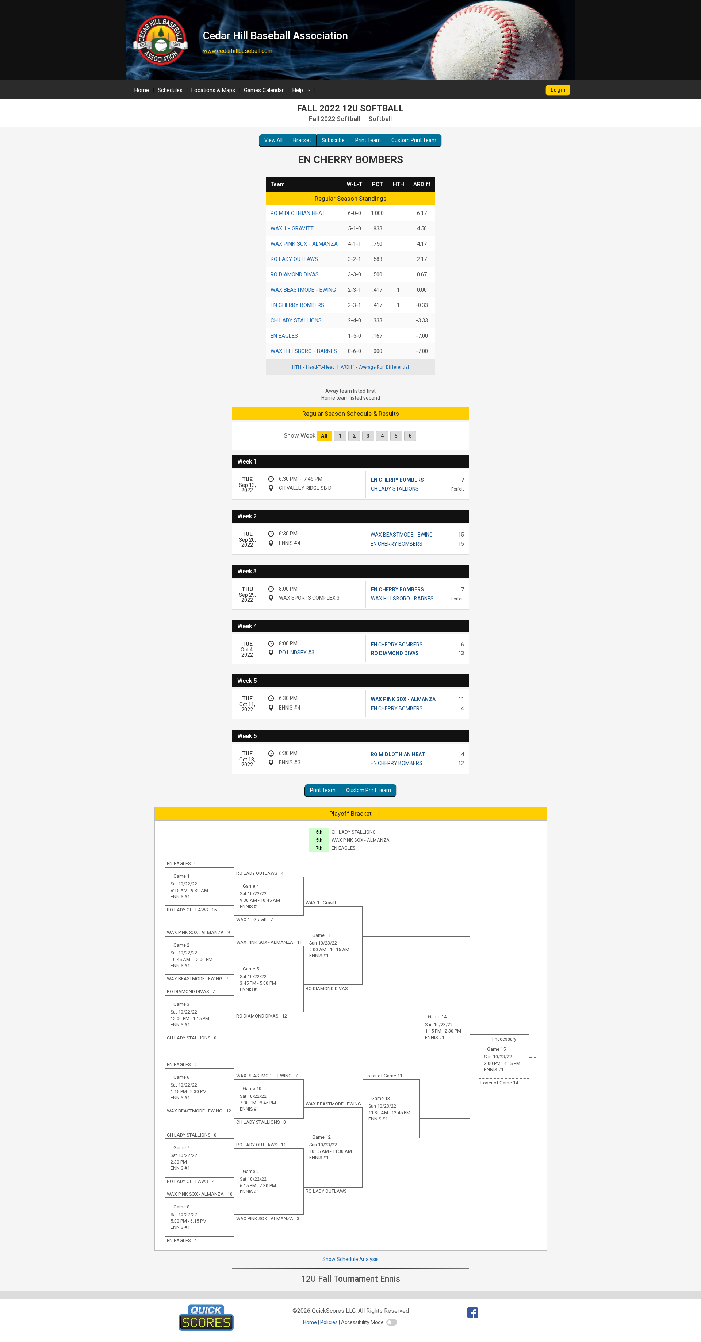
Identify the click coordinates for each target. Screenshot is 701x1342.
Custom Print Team (413, 140)
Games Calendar (264, 90)
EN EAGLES (284, 335)
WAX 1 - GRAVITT (292, 228)
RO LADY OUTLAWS (294, 259)
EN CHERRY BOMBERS (297, 305)
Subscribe (333, 140)
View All (273, 140)
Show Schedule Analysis (350, 1259)
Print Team (368, 140)
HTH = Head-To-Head (313, 367)
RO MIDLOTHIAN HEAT (298, 213)
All (324, 436)
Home (141, 90)
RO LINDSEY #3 (296, 652)
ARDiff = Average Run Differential (375, 367)
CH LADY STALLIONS (296, 320)
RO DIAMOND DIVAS (295, 274)
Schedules (170, 90)
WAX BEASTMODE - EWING (303, 290)
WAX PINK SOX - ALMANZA (304, 244)
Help (302, 90)
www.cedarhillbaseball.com (237, 50)
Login (558, 89)
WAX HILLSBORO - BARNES (304, 351)
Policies (329, 1322)
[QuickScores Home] (206, 1328)
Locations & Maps (213, 90)
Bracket (302, 140)
